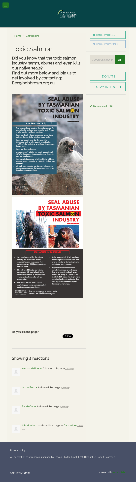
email (27, 472)
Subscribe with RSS (103, 106)
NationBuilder (119, 472)
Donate (108, 76)
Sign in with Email (105, 35)
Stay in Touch (108, 87)
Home (17, 35)
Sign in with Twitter (107, 44)
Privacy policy (17, 450)
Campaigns (32, 35)
